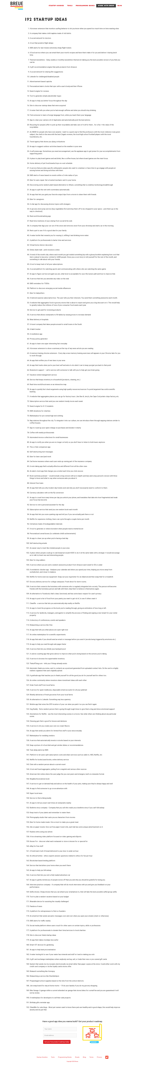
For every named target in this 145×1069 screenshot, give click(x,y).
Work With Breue (106, 5)
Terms (91, 1057)
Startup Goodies (56, 5)
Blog (120, 5)
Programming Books (85, 5)
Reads (77, 1057)
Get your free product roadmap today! (56, 1042)
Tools (69, 5)
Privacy (99, 1057)
